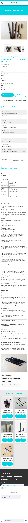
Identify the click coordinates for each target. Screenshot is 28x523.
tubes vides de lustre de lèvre (11, 378)
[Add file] (2, 520)
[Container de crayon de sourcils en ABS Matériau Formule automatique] (21, 403)
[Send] (26, 520)
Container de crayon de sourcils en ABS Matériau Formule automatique (20, 411)
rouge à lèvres (6, 381)
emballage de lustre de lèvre (10, 385)
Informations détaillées (7, 100)
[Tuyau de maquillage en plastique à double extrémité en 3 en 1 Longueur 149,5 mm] (14, 30)
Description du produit (20, 100)
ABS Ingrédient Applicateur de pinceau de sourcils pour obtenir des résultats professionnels (7, 459)
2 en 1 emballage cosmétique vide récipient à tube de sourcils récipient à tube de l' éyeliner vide (7, 435)
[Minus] (26, 488)
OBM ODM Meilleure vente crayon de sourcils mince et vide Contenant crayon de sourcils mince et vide (7, 411)
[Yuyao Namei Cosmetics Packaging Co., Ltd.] (14, 3)
